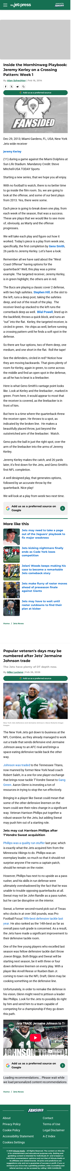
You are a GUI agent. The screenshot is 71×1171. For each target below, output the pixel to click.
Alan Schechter (16, 80)
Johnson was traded (16, 765)
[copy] (23, 86)
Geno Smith (56, 246)
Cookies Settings (14, 1142)
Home (6, 623)
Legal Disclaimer (54, 1130)
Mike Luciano (15, 672)
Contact (48, 1118)
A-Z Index (49, 1136)
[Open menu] (5, 5)
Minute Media (19, 1151)
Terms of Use (51, 1124)
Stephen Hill (42, 292)
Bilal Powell (45, 312)
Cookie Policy (11, 1130)
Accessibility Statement (18, 1136)
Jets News (18, 623)
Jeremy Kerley (12, 151)
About (7, 1118)
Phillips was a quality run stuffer (24, 843)
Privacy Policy (12, 1124)
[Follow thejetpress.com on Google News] (62, 508)
